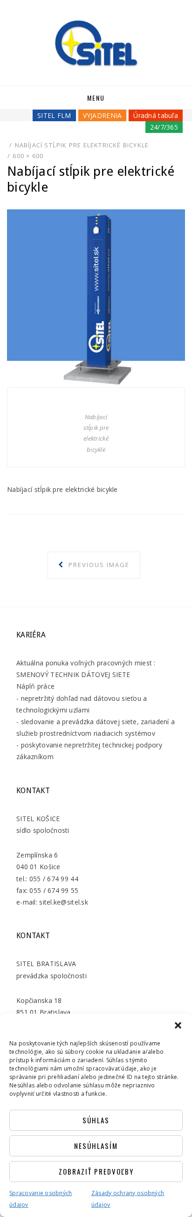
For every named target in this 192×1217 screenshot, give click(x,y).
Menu (96, 98)
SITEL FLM (54, 115)
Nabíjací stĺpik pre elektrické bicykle (82, 145)
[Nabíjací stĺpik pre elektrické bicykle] (96, 297)
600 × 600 (28, 156)
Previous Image (98, 564)
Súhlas (96, 1120)
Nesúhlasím (96, 1146)
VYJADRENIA (102, 115)
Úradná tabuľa (155, 115)
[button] (178, 1025)
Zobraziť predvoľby (96, 1171)
